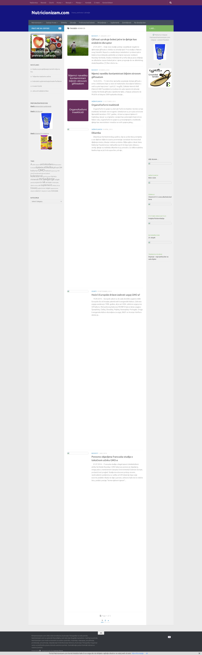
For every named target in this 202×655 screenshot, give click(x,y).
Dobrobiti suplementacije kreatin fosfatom (47, 81)
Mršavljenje (102, 23)
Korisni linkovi (107, 3)
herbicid (47, 171)
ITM (58, 171)
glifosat (56, 167)
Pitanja (78, 3)
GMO (41, 170)
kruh (44, 176)
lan (52, 176)
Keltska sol (36, 111)
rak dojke (49, 182)
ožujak (57, 179)
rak (43, 182)
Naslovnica (34, 3)
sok (39, 185)
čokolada (54, 191)
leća (55, 176)
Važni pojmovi (97, 101)
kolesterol (37, 176)
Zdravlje (73, 23)
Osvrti (51, 3)
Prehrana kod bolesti (87, 23)
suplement (46, 185)
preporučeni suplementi (41, 106)
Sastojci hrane (51, 23)
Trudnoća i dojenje (155, 254)
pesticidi (33, 182)
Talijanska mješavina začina (41, 76)
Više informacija (137, 653)
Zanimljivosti (126, 23)
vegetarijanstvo (54, 188)
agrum (38, 164)
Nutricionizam (36, 23)
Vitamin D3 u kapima (40, 133)
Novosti (43, 3)
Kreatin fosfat (37, 86)
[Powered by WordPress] (40, 650)
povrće (39, 182)
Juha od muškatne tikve (40, 91)
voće (49, 191)
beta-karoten (58, 164)
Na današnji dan (140, 23)
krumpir (48, 176)
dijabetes (39, 167)
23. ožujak (151, 237)
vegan (48, 188)
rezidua (36, 185)
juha (32, 173)
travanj (34, 188)
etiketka (48, 167)
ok (147, 653)
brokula (33, 167)
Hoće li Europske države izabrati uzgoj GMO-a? (116, 294)
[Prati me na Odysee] (59, 28)
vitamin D (44, 191)
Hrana (59, 3)
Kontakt (88, 3)
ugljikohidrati (41, 188)
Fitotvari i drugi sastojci (157, 216)
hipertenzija (54, 171)
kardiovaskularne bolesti (42, 173)
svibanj (54, 185)
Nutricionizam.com (50, 12)
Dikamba (96, 132)
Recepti (68, 3)
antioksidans (46, 164)
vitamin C (38, 191)
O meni (97, 3)
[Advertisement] (159, 122)
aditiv (34, 164)
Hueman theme (58, 650)
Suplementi (115, 23)
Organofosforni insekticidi (105, 105)
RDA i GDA (152, 178)
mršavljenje (47, 179)
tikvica (58, 185)
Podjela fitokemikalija (156, 218)
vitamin (33, 191)
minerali (35, 179)
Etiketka (64, 23)
